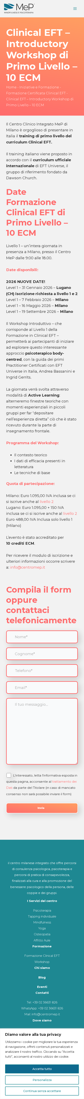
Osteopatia (42, 934)
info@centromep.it (27, 567)
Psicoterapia (42, 910)
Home (11, 87)
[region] (42, 1063)
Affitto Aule (42, 940)
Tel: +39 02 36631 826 (42, 1002)
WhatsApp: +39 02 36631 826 (42, 1008)
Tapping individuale (42, 916)
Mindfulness (42, 922)
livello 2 (47, 501)
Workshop (42, 962)
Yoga (42, 928)
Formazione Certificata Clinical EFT (36, 93)
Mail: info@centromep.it (42, 1014)
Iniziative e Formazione (39, 87)
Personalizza (42, 1080)
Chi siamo (42, 968)
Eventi (42, 987)
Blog (42, 977)
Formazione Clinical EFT (42, 956)
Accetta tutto (42, 1069)
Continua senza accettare (42, 1091)
